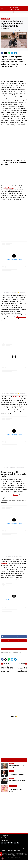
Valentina (16, 396)
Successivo (22, 663)
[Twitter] (5, 53)
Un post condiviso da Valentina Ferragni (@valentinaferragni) (14, 467)
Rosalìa (15, 495)
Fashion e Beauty (7, 14)
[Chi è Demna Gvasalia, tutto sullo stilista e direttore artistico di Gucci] (4, 781)
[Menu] (2, 8)
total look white (21, 317)
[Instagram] (8, 843)
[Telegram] (12, 53)
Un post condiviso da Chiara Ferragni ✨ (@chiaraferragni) (14, 292)
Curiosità (11, 763)
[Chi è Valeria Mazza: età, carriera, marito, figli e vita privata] (4, 766)
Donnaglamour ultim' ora (14, 649)
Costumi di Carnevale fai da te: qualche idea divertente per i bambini (16, 789)
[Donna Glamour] (15, 8)
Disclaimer (15, 849)
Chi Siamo (3, 849)
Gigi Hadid (4, 563)
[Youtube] (18, 843)
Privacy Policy (22, 849)
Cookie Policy (4, 850)
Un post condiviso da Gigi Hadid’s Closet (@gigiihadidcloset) (14, 632)
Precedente (6, 663)
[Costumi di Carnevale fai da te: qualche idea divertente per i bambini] (4, 788)
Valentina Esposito (5, 31)
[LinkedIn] (15, 53)
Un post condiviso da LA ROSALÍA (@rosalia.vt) (14, 556)
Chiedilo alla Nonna (13, 785)
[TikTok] (15, 843)
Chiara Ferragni (9, 188)
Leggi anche (14, 759)
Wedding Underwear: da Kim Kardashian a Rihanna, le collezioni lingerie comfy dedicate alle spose (22, 669)
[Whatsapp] (9, 53)
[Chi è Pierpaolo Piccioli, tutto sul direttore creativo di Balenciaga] (4, 773)
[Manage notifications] (2, 858)
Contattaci (9, 849)
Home (2, 14)
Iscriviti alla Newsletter (14, 641)
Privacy (0, 854)
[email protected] (23, 853)
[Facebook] (2, 53)
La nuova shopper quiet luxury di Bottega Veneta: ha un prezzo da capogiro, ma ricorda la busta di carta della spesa (7, 669)
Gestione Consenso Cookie (14, 850)
